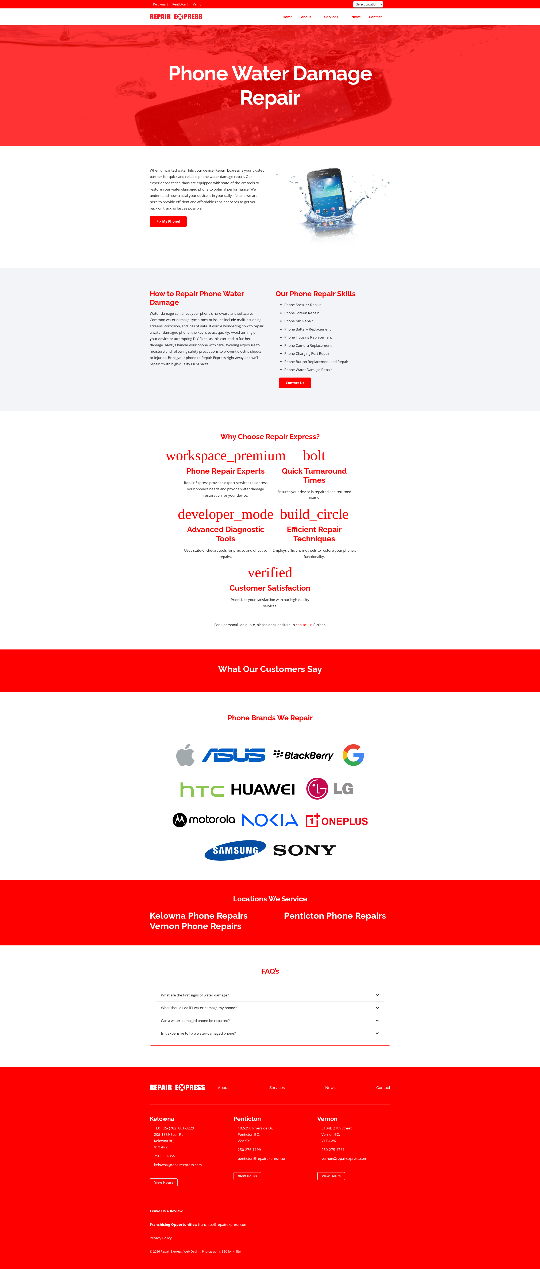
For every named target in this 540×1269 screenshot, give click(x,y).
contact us (304, 624)
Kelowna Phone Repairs (199, 915)
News (330, 1087)
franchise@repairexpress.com (222, 1224)
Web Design (192, 1251)
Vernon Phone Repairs (195, 926)
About (223, 1087)
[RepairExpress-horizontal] (175, 17)
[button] (387, 4)
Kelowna (159, 4)
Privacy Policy (161, 1237)
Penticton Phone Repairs (335, 915)
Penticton (178, 4)
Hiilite (236, 1251)
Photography (211, 1251)
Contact (383, 1087)
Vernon (197, 4)
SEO (224, 1251)
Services (277, 1087)
